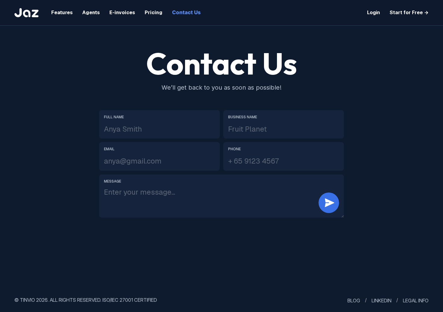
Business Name (242, 117)
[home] (28, 12)
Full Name (114, 117)
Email (109, 149)
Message (112, 181)
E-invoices (122, 12)
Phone (234, 149)
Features (62, 12)
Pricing (153, 12)
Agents (91, 12)
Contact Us (186, 12)
